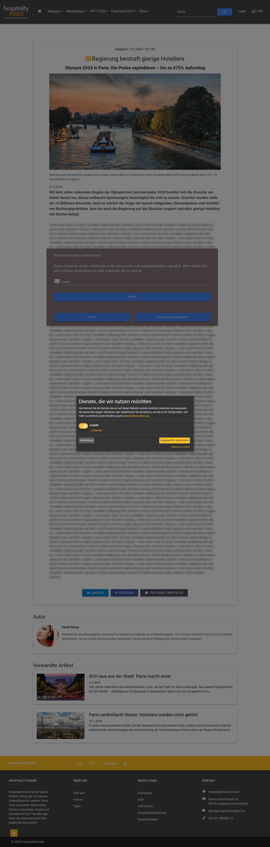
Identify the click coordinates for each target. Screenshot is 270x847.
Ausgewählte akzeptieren (174, 440)
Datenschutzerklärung (136, 415)
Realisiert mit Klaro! (180, 447)
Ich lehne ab (86, 440)
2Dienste (96, 430)
